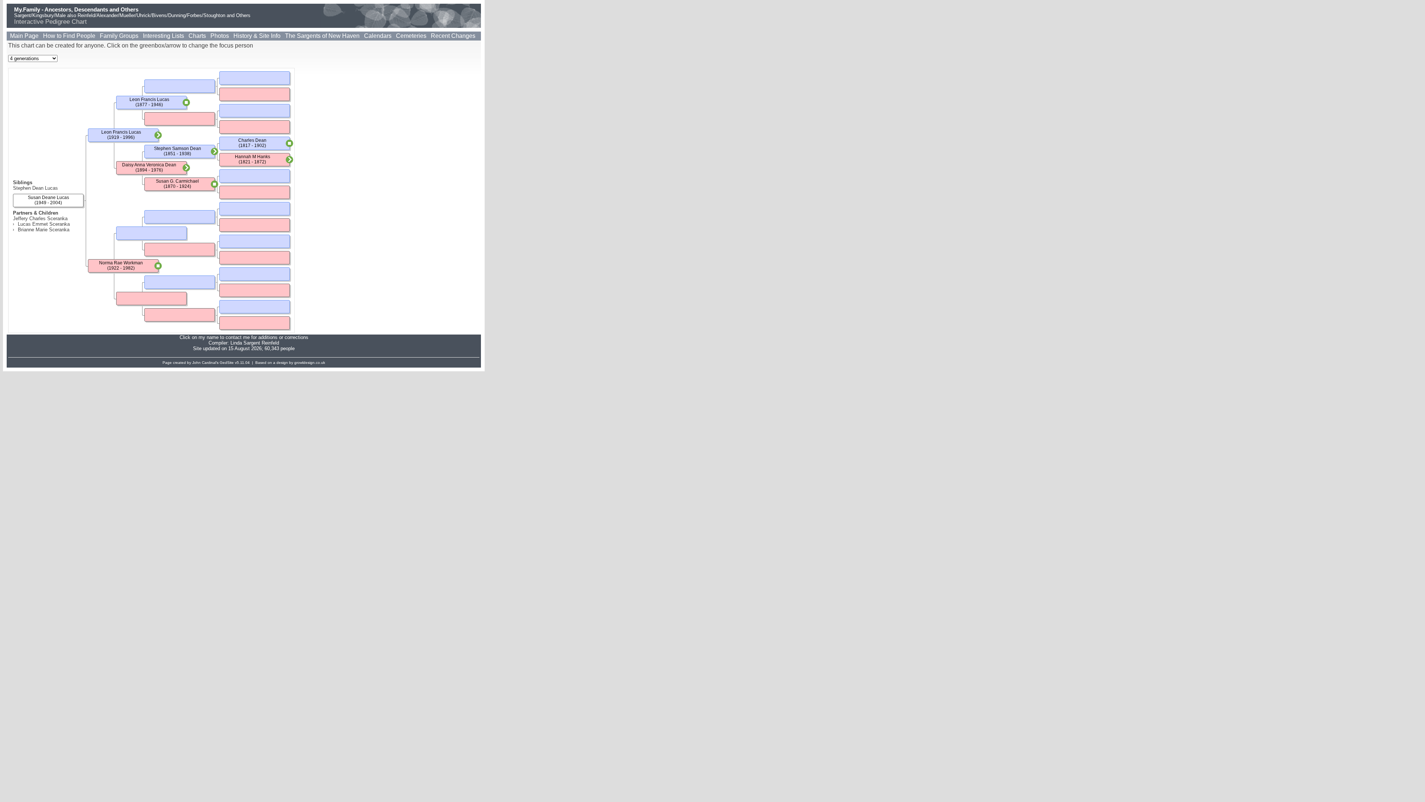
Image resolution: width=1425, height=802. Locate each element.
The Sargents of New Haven (322, 36)
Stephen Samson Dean (177, 148)
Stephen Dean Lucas (35, 188)
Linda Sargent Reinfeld (254, 343)
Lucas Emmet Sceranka (44, 224)
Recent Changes (453, 36)
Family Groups (119, 36)
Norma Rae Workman (121, 262)
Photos (219, 36)
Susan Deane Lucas (48, 197)
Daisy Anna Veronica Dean (149, 164)
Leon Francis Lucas (121, 132)
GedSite (227, 363)
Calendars (378, 36)
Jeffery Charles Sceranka (40, 218)
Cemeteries (411, 36)
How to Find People (69, 36)
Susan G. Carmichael (177, 181)
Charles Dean (252, 140)
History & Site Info (257, 36)
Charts (197, 36)
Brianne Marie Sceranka (43, 229)
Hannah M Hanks (252, 156)
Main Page (24, 36)
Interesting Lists (163, 36)
